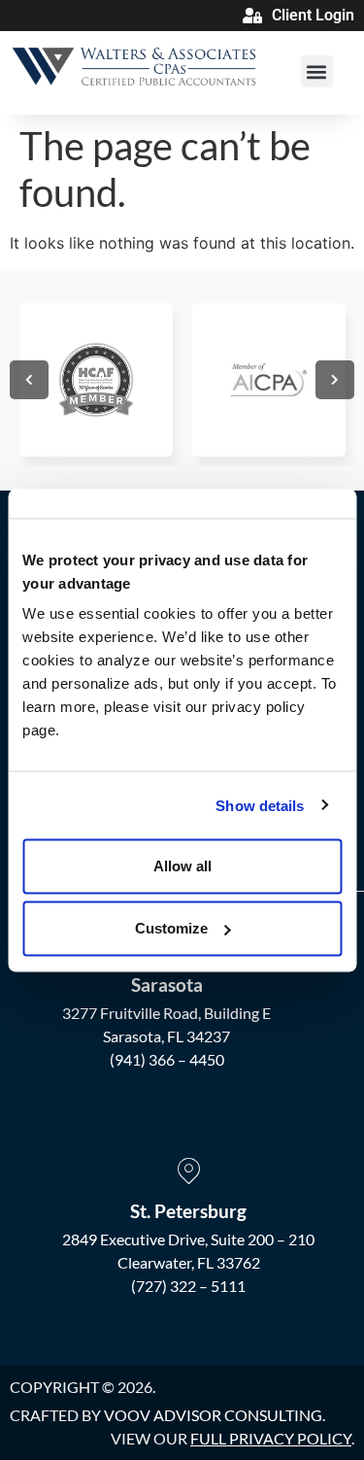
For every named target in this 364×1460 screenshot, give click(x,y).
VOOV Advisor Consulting (213, 1415)
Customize (171, 928)
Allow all (182, 866)
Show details (259, 805)
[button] (317, 71)
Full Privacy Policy (270, 1438)
